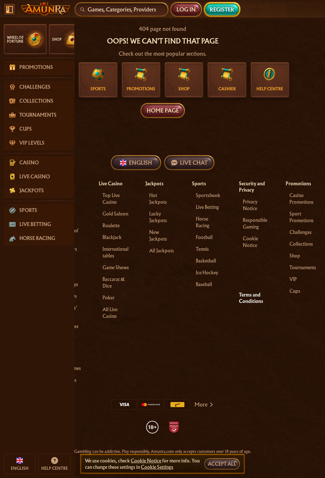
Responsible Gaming (255, 223)
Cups (294, 291)
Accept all (222, 464)
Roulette (111, 225)
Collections (301, 244)
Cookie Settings (157, 467)
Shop (294, 256)
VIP (293, 279)
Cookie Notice (250, 242)
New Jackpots (158, 235)
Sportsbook (208, 195)
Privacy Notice (250, 205)
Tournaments (302, 267)
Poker (109, 298)
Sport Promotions (301, 217)
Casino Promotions (301, 198)
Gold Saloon (115, 214)
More (201, 404)
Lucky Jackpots (158, 217)
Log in (186, 9)
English (140, 162)
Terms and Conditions (251, 298)
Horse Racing (202, 222)
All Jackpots (161, 251)
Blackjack (112, 237)
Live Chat (194, 162)
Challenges (300, 232)
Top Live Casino (111, 198)
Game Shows (116, 267)
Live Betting (207, 207)
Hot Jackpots (158, 198)
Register (222, 9)
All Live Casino (110, 312)
